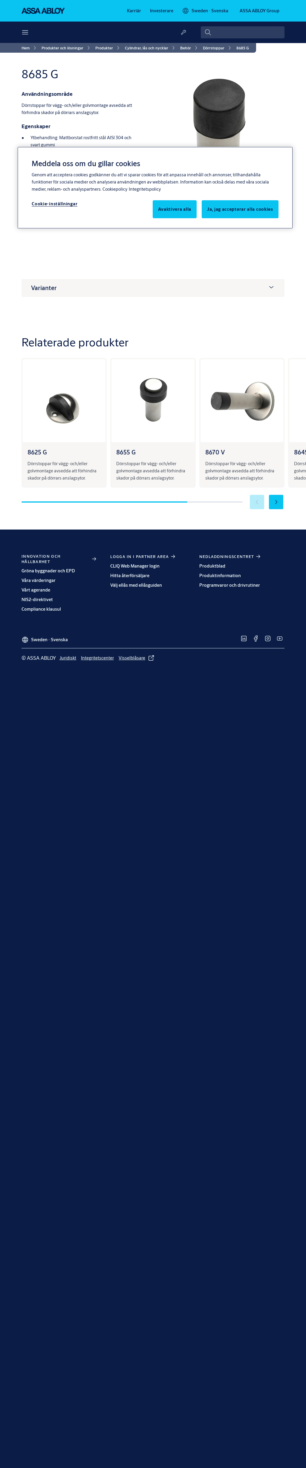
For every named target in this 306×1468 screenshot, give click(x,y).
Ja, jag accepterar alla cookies (240, 209)
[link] (134, 11)
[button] (276, 502)
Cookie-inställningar (54, 204)
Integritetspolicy (145, 189)
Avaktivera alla (175, 209)
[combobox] (242, 32)
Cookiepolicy (114, 189)
